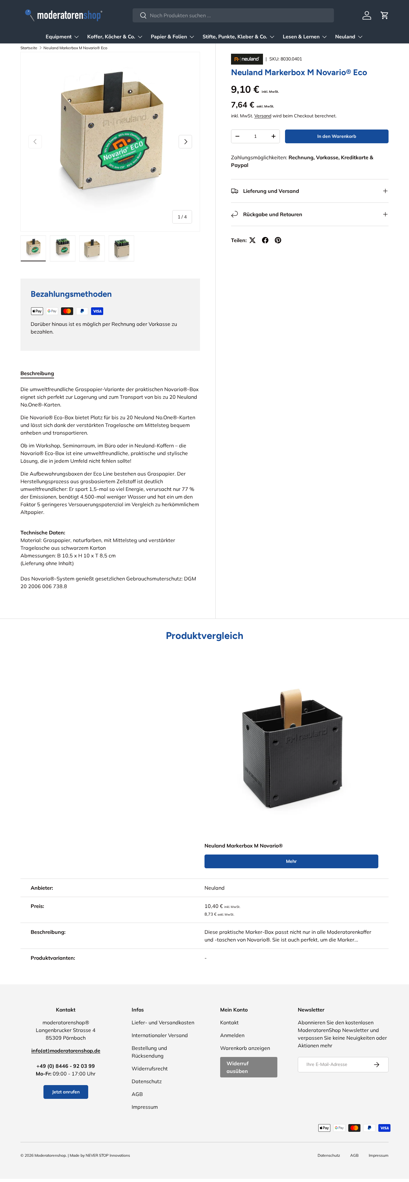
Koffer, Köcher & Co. (111, 36)
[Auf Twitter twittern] (252, 240)
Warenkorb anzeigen (245, 1048)
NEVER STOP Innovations (108, 1155)
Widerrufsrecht (150, 1068)
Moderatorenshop (50, 1155)
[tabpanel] (110, 487)
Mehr (291, 861)
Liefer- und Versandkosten (163, 1022)
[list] (110, 141)
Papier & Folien (169, 36)
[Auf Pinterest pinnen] (278, 240)
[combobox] (233, 15)
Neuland (345, 36)
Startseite (28, 47)
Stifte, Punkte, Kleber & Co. (235, 36)
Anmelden (232, 1035)
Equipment (59, 36)
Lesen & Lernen (301, 36)
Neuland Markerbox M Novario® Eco (75, 47)
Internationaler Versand (160, 1035)
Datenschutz (147, 1081)
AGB (137, 1094)
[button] (385, 15)
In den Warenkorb (336, 136)
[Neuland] (247, 59)
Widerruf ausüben (238, 1067)
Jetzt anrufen (66, 1092)
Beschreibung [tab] (37, 373)
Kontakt (229, 1022)
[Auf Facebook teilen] (265, 240)
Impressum (145, 1107)
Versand (262, 116)
